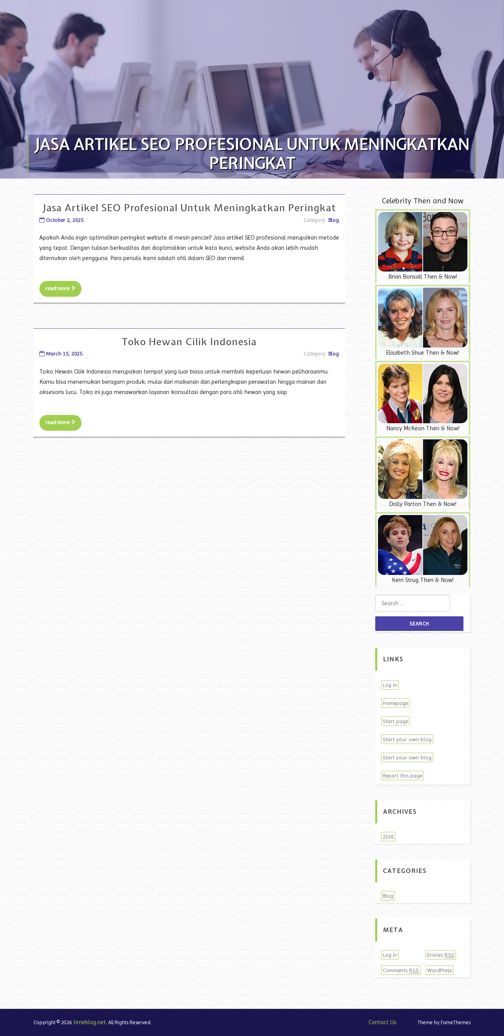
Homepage (395, 703)
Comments (401, 970)
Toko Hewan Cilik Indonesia (189, 341)
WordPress (439, 970)
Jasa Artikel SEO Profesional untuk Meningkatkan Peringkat (189, 207)
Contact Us (383, 1022)
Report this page (402, 775)
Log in (390, 685)
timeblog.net (89, 1022)
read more (58, 288)
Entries (440, 955)
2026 (388, 836)
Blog (333, 220)
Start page (395, 721)
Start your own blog (407, 739)
